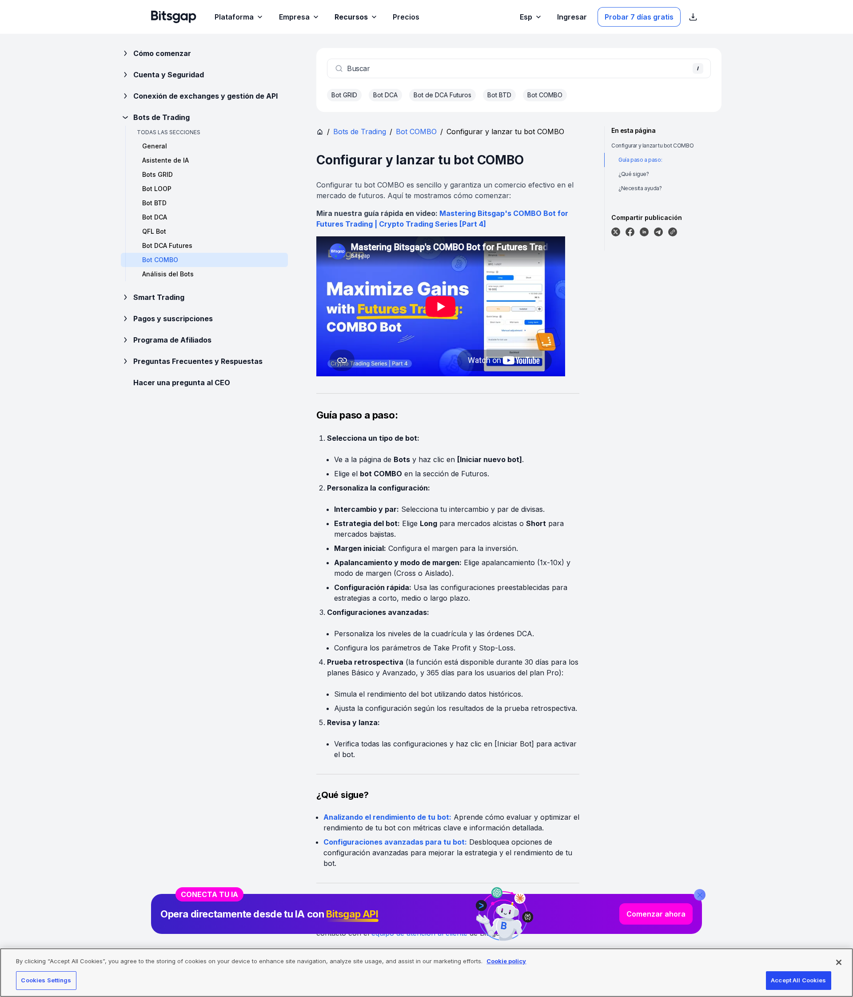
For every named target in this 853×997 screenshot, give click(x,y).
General (154, 146)
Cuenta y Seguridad (168, 74)
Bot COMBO (544, 95)
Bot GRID (344, 95)
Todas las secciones (168, 132)
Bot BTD (154, 203)
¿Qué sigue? (633, 174)
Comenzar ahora (656, 913)
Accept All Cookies (798, 980)
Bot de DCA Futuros (442, 95)
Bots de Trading (161, 117)
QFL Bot (154, 231)
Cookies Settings (46, 980)
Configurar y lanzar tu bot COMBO (652, 145)
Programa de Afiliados (172, 339)
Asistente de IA (165, 160)
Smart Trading (158, 297)
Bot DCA (154, 217)
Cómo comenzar (162, 53)
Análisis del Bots (168, 274)
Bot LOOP (156, 188)
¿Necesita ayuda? (640, 188)
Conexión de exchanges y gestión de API (205, 96)
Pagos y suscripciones (173, 318)
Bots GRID (157, 174)
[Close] (700, 895)
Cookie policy (506, 961)
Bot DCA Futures (167, 245)
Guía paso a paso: (640, 159)
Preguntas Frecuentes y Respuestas (198, 361)
